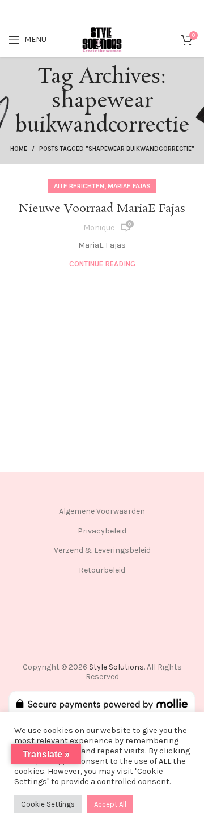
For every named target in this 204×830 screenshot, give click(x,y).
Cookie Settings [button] (48, 804)
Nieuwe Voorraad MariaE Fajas (102, 209)
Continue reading (102, 264)
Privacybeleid (102, 531)
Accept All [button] (110, 804)
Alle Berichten (79, 186)
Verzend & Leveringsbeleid (102, 550)
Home (18, 149)
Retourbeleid (102, 570)
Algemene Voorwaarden (102, 511)
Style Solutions (116, 667)
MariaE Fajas (129, 186)
